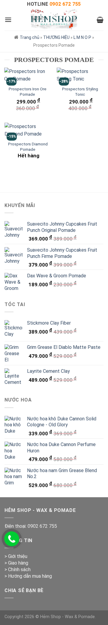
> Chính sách (17, 569)
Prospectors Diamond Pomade (28, 147)
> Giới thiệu (15, 556)
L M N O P (82, 37)
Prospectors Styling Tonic (80, 91)
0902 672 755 (42, 526)
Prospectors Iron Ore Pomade (27, 91)
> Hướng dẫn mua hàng (28, 576)
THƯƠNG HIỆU (56, 37)
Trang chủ (29, 37)
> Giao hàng (16, 563)
